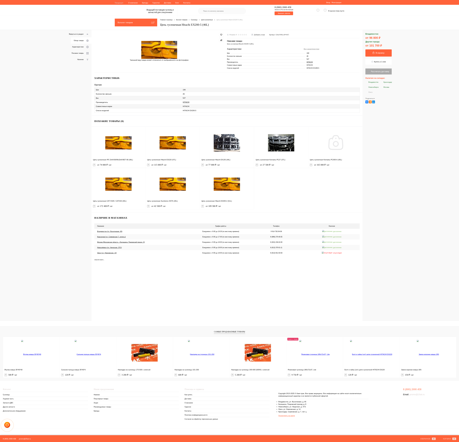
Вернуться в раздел (76, 34)
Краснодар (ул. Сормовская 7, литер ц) (111, 237)
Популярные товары (101, 399)
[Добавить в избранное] (221, 35)
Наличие (80, 59)
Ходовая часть (8, 399)
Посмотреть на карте (286, 416)
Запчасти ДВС (8, 403)
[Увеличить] (159, 50)
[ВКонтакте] (366, 101)
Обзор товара (79, 40)
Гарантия (188, 407)
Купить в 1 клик (380, 62)
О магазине (189, 403)
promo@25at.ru (417, 394)
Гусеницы (6, 395)
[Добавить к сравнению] (221, 40)
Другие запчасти (9, 407)
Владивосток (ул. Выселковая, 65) (109, 231)
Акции (96, 403)
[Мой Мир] (373, 101)
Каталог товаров (125, 22)
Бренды (145, 3)
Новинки (97, 395)
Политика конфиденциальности (196, 415)
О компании (133, 3)
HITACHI (310, 62)
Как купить (188, 395)
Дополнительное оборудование (14, 411)
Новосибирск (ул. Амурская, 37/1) (109, 247)
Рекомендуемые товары (102, 407)
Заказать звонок (284, 13)
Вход (328, 2)
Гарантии (156, 3)
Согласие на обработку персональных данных (201, 419)
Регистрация (336, 2)
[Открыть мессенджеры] (7, 425)
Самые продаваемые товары (229, 332)
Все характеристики (311, 49)
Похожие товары (78, 53)
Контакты (186, 3)
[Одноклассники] (370, 101)
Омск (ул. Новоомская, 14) (107, 253)
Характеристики (78, 47)
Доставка (167, 3)
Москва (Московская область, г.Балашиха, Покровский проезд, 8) (121, 242)
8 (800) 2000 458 (283, 7)
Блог (177, 3)
